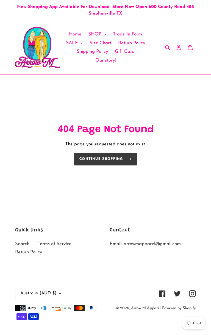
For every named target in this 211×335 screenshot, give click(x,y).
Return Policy (28, 252)
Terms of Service (54, 244)
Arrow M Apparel (146, 308)
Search (22, 244)
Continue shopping (101, 159)
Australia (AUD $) (38, 293)
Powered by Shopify (179, 308)
